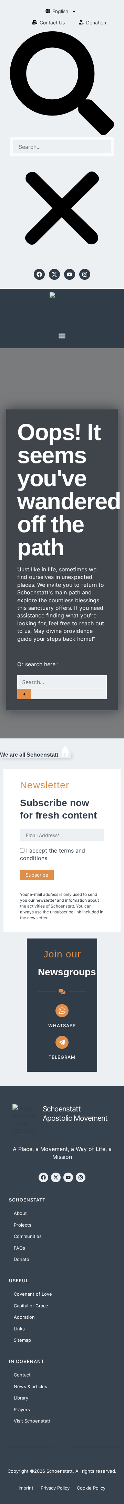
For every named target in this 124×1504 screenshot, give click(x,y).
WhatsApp (62, 1025)
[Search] (24, 694)
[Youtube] (69, 274)
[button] (62, 84)
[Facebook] (39, 274)
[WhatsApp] (62, 1010)
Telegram (62, 1057)
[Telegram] (62, 1042)
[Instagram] (84, 274)
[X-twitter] (54, 274)
